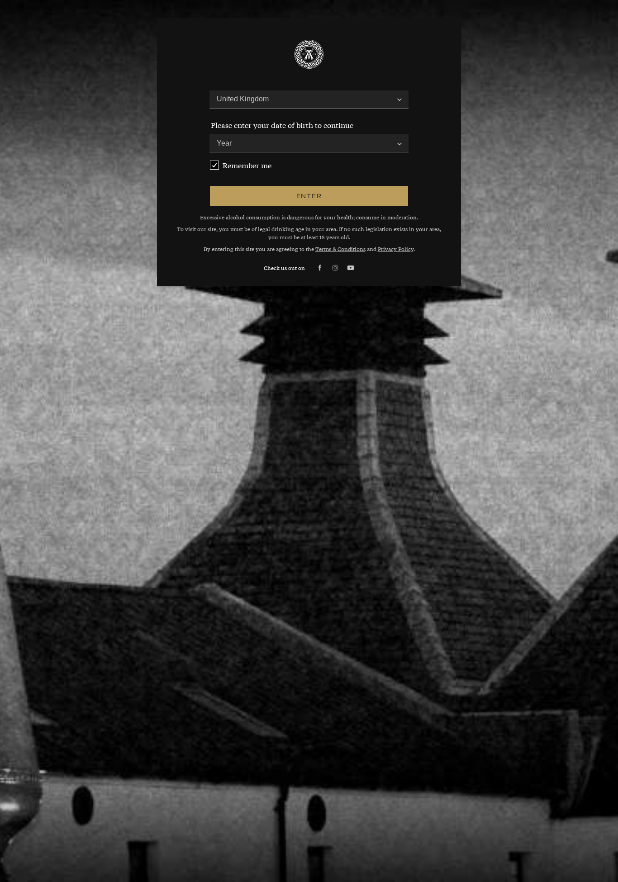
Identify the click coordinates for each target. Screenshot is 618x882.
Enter (309, 195)
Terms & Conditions (340, 249)
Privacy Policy (396, 249)
